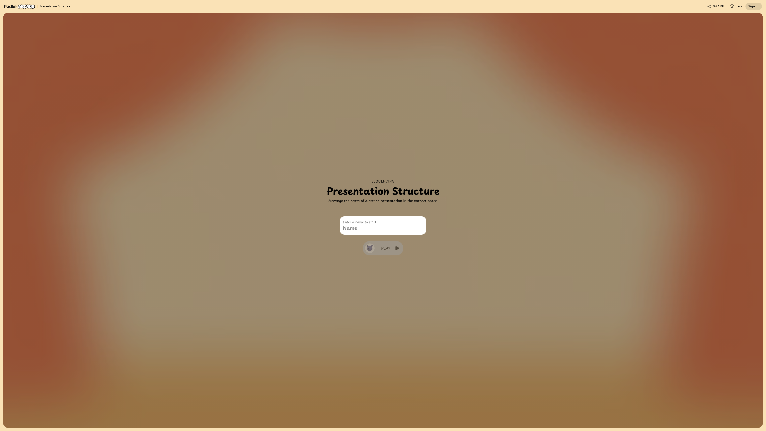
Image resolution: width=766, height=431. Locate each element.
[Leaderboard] (732, 6)
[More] (740, 6)
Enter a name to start (359, 221)
